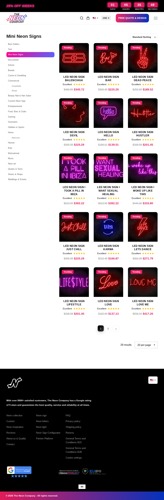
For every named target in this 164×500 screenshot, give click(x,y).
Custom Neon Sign (16, 101)
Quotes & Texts (15, 169)
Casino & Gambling (17, 75)
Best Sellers (13, 44)
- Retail (14, 91)
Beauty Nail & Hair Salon (19, 95)
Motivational (13, 153)
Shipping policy (73, 427)
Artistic (11, 65)
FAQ (68, 415)
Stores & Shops (15, 174)
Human (11, 142)
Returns (70, 432)
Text (10, 49)
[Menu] (156, 18)
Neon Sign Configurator (48, 432)
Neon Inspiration (14, 427)
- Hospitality (16, 86)
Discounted (13, 60)
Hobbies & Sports (16, 127)
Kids (10, 148)
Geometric (13, 122)
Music (11, 158)
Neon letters (42, 421)
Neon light (41, 427)
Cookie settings (74, 457)
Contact (10, 444)
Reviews (11, 432)
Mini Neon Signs (15, 54)
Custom (10, 421)
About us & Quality (16, 438)
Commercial (13, 81)
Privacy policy (73, 421)
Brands (11, 70)
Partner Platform (44, 438)
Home (10, 132)
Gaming (11, 117)
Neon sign (41, 415)
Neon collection (14, 415)
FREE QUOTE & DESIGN (132, 18)
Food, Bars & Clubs (17, 111)
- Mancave (15, 138)
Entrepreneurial (15, 106)
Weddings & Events (17, 179)
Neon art (12, 163)
